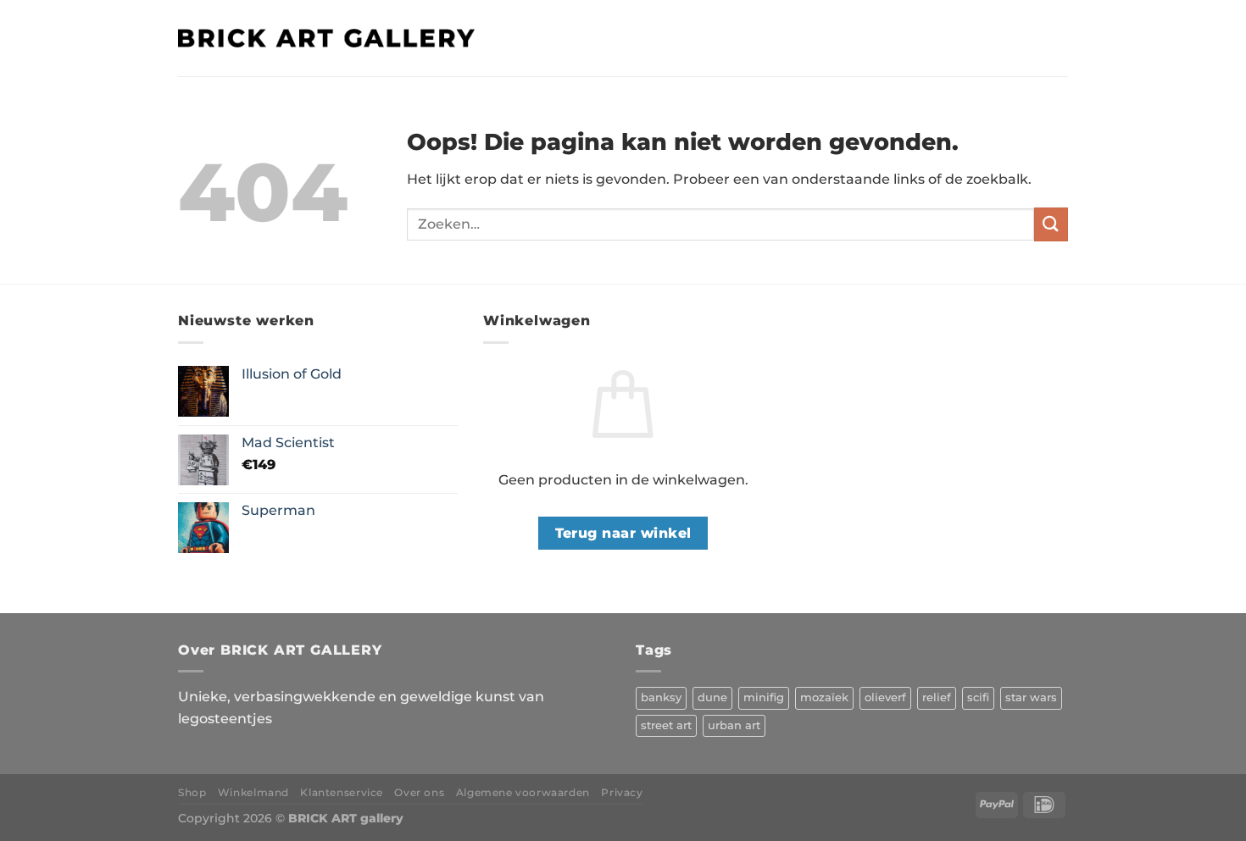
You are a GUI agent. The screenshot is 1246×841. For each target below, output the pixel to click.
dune (712, 697)
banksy (661, 697)
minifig (763, 697)
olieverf (885, 697)
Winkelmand (253, 792)
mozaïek (824, 697)
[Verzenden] (1051, 224)
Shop (192, 792)
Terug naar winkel (623, 533)
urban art (734, 725)
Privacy (621, 792)
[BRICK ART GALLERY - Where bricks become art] (326, 38)
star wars (1031, 697)
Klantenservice (341, 792)
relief (936, 697)
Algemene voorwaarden (523, 792)
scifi (978, 697)
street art (666, 725)
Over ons (419, 792)
